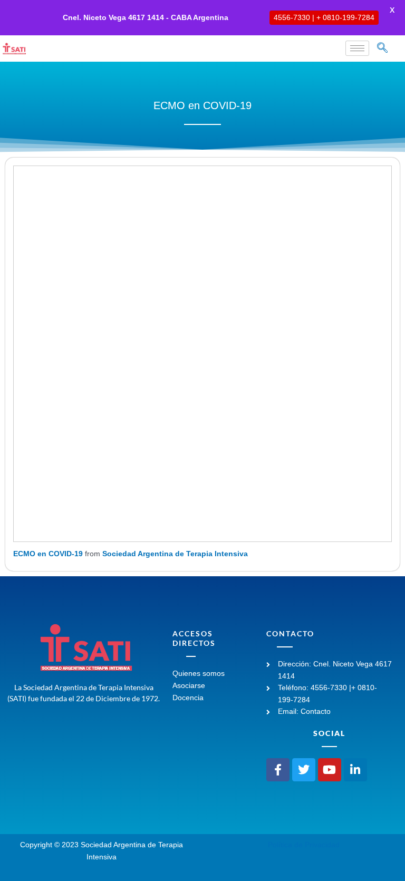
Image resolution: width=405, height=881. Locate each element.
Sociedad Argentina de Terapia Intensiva (175, 554)
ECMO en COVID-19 (48, 554)
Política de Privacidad (304, 845)
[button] (382, 48)
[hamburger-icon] (357, 48)
